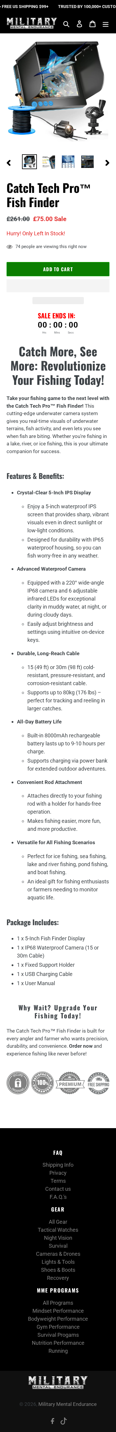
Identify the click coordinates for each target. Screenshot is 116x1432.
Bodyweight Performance (58, 1319)
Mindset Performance (58, 1311)
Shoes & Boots (58, 1270)
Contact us (58, 1189)
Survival (58, 1246)
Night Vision (58, 1238)
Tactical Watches (58, 1230)
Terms (58, 1181)
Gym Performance (58, 1327)
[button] (58, 285)
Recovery (58, 1278)
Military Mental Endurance (67, 1404)
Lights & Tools (58, 1262)
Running (58, 1351)
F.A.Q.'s (58, 1197)
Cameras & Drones (58, 1254)
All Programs (58, 1303)
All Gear (58, 1222)
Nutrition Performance (58, 1343)
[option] (29, 162)
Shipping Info (58, 1165)
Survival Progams (58, 1335)
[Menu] (105, 23)
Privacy (58, 1173)
